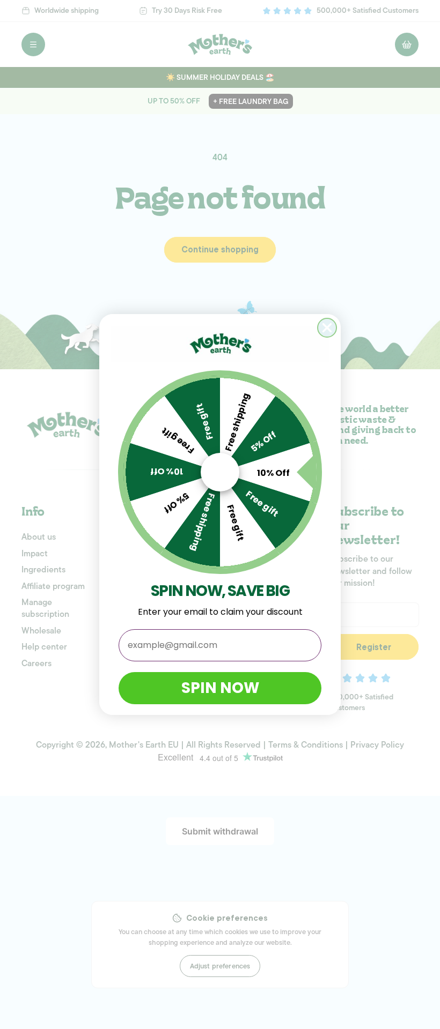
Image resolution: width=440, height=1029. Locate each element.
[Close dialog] (327, 327)
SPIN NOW (220, 687)
